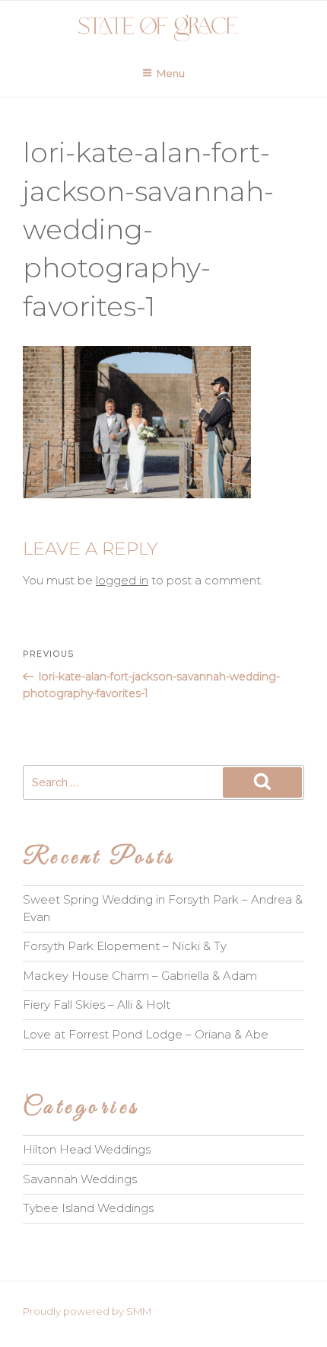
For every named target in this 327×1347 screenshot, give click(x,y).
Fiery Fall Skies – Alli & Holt (96, 1004)
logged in (122, 580)
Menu (171, 73)
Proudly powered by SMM (87, 1311)
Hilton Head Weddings (87, 1149)
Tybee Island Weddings (88, 1208)
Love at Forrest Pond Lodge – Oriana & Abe (145, 1034)
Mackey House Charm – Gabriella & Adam (140, 975)
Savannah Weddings (80, 1179)
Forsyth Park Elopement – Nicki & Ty (125, 946)
